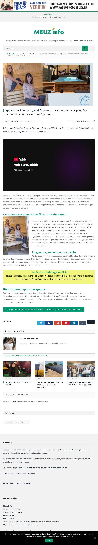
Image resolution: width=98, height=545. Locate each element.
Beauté (79, 121)
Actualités (72, 121)
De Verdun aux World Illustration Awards (48, 17)
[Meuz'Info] (49, 31)
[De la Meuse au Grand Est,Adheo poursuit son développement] (81, 370)
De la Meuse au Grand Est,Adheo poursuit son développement (82, 383)
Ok (49, 541)
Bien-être (86, 121)
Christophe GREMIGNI (14, 121)
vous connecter (19, 401)
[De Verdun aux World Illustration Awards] (17, 370)
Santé (92, 121)
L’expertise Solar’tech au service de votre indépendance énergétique (50, 384)
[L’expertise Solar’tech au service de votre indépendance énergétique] (49, 370)
